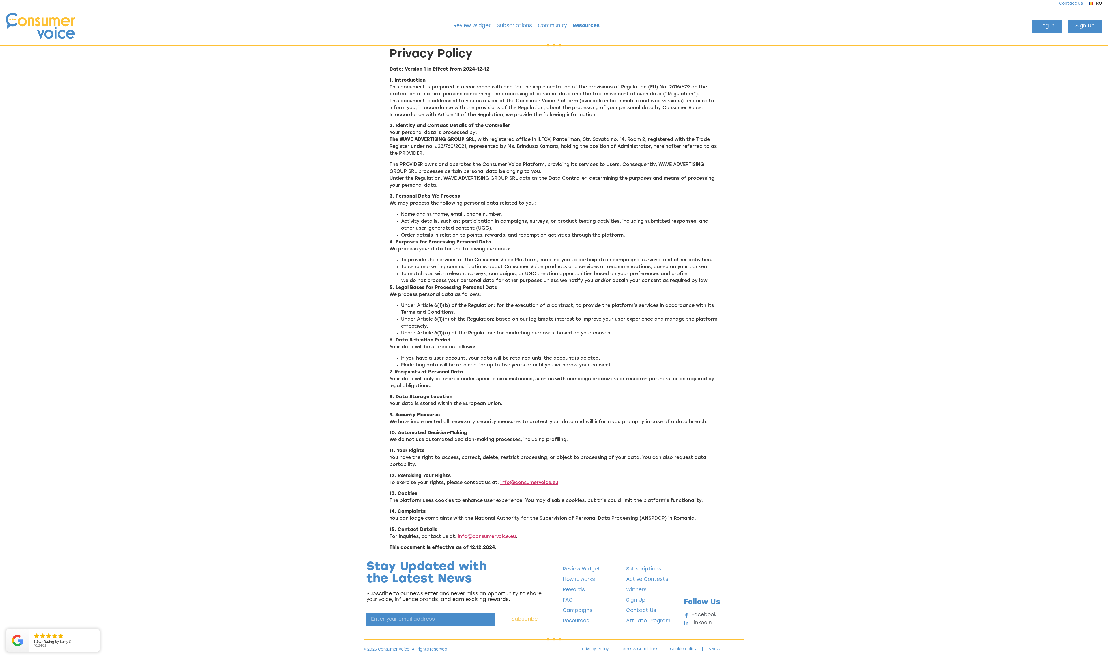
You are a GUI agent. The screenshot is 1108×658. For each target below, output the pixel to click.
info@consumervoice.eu (529, 483)
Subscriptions (514, 25)
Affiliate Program (648, 621)
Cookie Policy (683, 649)
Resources (586, 25)
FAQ (568, 600)
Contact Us (1071, 3)
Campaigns (577, 610)
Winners (636, 589)
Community (552, 25)
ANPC (714, 649)
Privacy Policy (595, 649)
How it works (579, 579)
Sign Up (635, 600)
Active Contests (647, 579)
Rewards (574, 589)
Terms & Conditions (639, 649)
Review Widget (472, 25)
